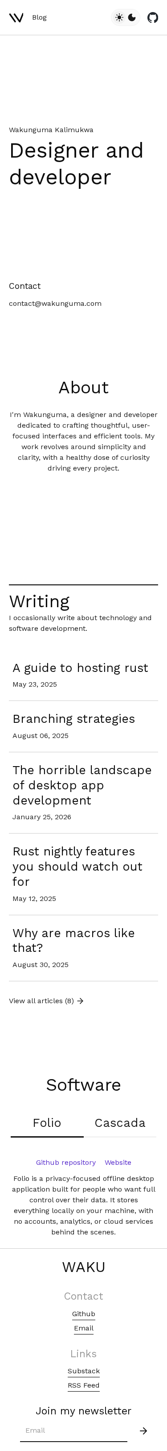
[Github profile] (152, 17)
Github (83, 1313)
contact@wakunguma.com (55, 303)
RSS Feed (84, 1385)
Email (84, 1328)
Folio (47, 1123)
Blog (39, 17)
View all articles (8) (41, 1001)
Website (118, 1162)
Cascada (120, 1123)
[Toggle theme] (125, 17)
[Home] (16, 17)
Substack (84, 1371)
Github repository (66, 1162)
